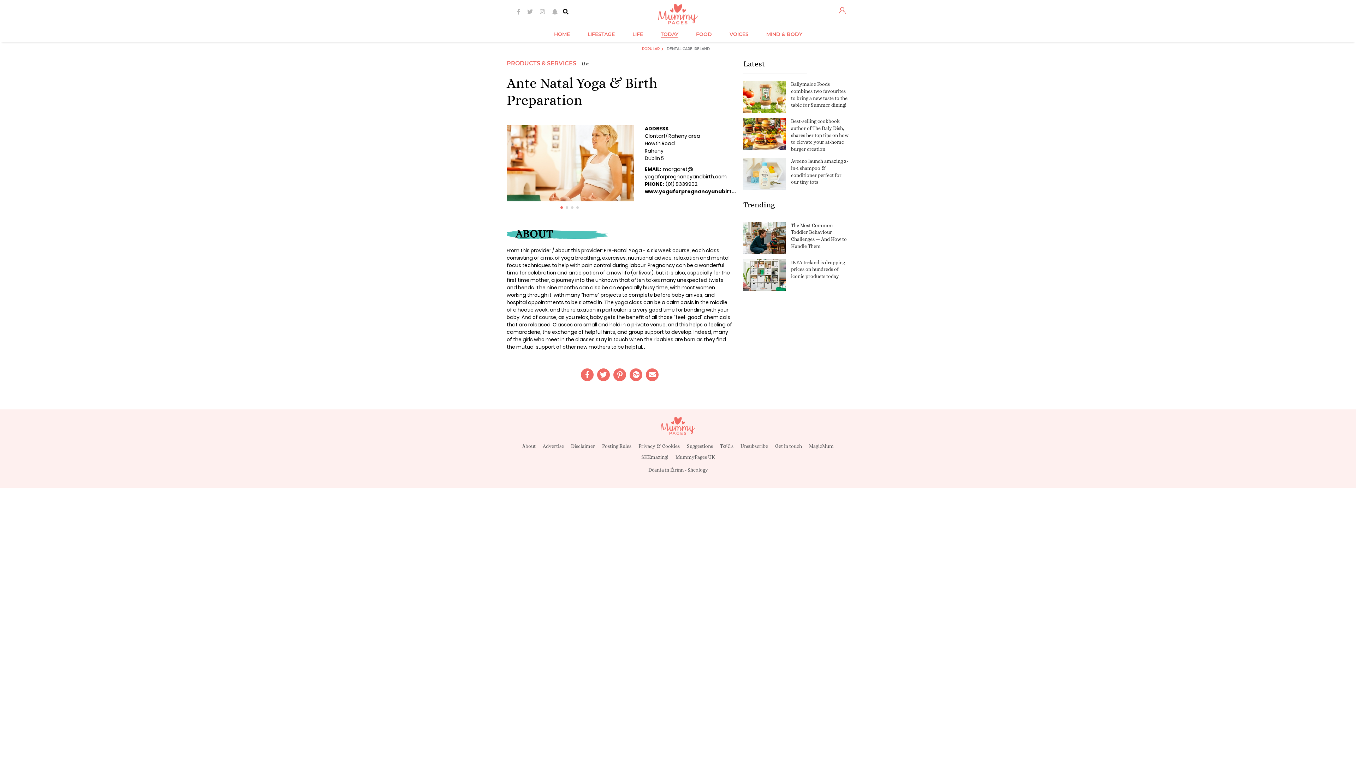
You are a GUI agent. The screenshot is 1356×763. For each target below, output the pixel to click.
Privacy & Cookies (659, 446)
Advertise (553, 446)
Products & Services (541, 63)
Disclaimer (583, 446)
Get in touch (788, 446)
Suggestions (700, 446)
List (585, 63)
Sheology (698, 470)
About (529, 446)
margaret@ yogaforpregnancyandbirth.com (686, 173)
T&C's (726, 446)
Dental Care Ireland (688, 49)
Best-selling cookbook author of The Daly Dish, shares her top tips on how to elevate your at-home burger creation (820, 135)
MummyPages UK (695, 457)
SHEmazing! (654, 457)
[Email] (652, 374)
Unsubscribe (754, 446)
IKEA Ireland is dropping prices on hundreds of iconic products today (818, 269)
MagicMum (821, 446)
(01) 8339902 (681, 184)
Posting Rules (616, 446)
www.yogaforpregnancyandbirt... (690, 191)
